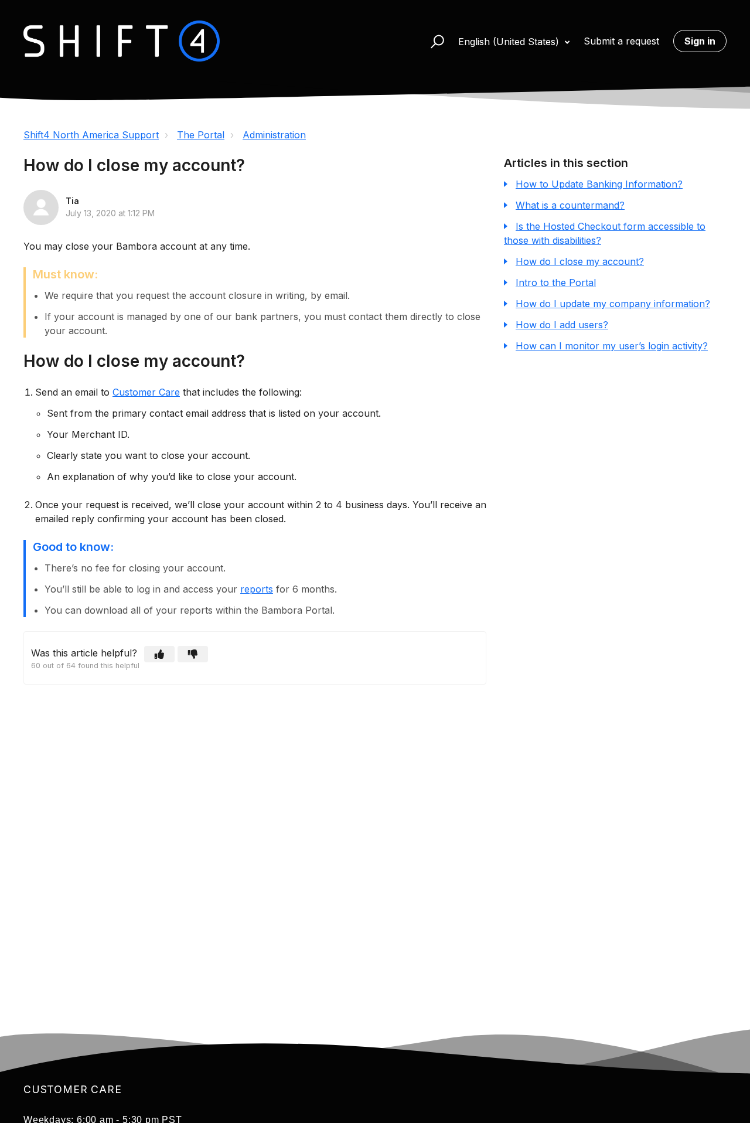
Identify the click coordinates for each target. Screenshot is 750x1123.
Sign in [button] (699, 41)
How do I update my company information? (613, 303)
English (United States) (510, 41)
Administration (274, 135)
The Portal (200, 135)
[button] (432, 41)
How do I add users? (562, 325)
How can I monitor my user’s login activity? (612, 346)
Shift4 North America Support (91, 135)
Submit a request (621, 41)
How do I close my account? (580, 261)
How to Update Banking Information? (599, 184)
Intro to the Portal (556, 282)
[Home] (121, 41)
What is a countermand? (570, 205)
